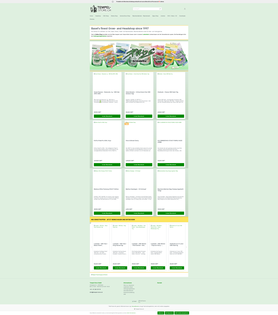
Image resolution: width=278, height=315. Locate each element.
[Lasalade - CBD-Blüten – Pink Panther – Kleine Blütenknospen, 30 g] (139, 232)
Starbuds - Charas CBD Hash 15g (168, 92)
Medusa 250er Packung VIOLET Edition (106, 189)
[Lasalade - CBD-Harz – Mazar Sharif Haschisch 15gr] (101, 232)
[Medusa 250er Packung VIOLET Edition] (107, 177)
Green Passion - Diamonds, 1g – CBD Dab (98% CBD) (106, 92)
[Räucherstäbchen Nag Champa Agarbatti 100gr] (171, 177)
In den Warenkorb (107, 116)
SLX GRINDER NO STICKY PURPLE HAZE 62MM (170, 141)
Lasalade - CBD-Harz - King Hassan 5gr (120, 244)
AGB (125, 294)
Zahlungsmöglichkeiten (129, 288)
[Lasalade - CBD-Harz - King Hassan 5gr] (120, 232)
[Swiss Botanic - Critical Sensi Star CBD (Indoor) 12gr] (139, 80)
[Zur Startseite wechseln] (100, 8)
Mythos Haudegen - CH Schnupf (136, 189)
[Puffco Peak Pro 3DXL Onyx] (107, 129)
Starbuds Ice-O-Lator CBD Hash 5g (176, 244)
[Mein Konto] (184, 8)
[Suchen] (160, 8)
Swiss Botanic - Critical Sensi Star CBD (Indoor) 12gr (138, 92)
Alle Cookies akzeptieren (181, 313)
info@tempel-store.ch (96, 292)
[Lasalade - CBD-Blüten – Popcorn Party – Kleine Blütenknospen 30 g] (158, 232)
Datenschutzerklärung (129, 292)
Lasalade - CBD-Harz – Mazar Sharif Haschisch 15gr (101, 244)
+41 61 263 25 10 (95, 289)
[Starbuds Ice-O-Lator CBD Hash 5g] (177, 232)
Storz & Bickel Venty (132, 140)
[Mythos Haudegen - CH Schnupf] (139, 177)
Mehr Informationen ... (131, 312)
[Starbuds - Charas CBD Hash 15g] (171, 80)
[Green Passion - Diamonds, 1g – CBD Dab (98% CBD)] (107, 80)
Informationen (128, 283)
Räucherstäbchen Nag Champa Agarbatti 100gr (170, 189)
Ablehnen (160, 313)
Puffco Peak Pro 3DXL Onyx (102, 140)
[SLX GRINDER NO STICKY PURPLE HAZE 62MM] (171, 129)
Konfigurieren (169, 313)
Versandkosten (135, 306)
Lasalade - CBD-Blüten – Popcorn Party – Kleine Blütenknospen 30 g (158, 244)
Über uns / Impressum (129, 285)
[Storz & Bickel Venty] (139, 129)
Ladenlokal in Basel (128, 287)
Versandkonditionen (128, 290)
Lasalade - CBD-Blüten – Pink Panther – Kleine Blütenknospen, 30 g (139, 244)
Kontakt (159, 283)
